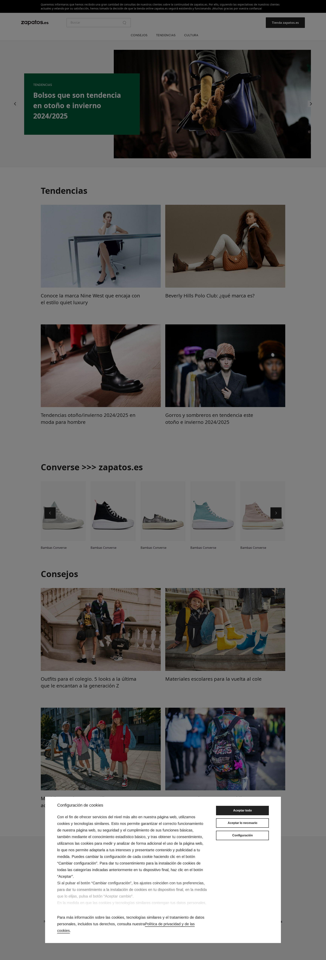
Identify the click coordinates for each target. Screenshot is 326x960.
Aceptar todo (242, 810)
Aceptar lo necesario (242, 823)
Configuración (242, 835)
